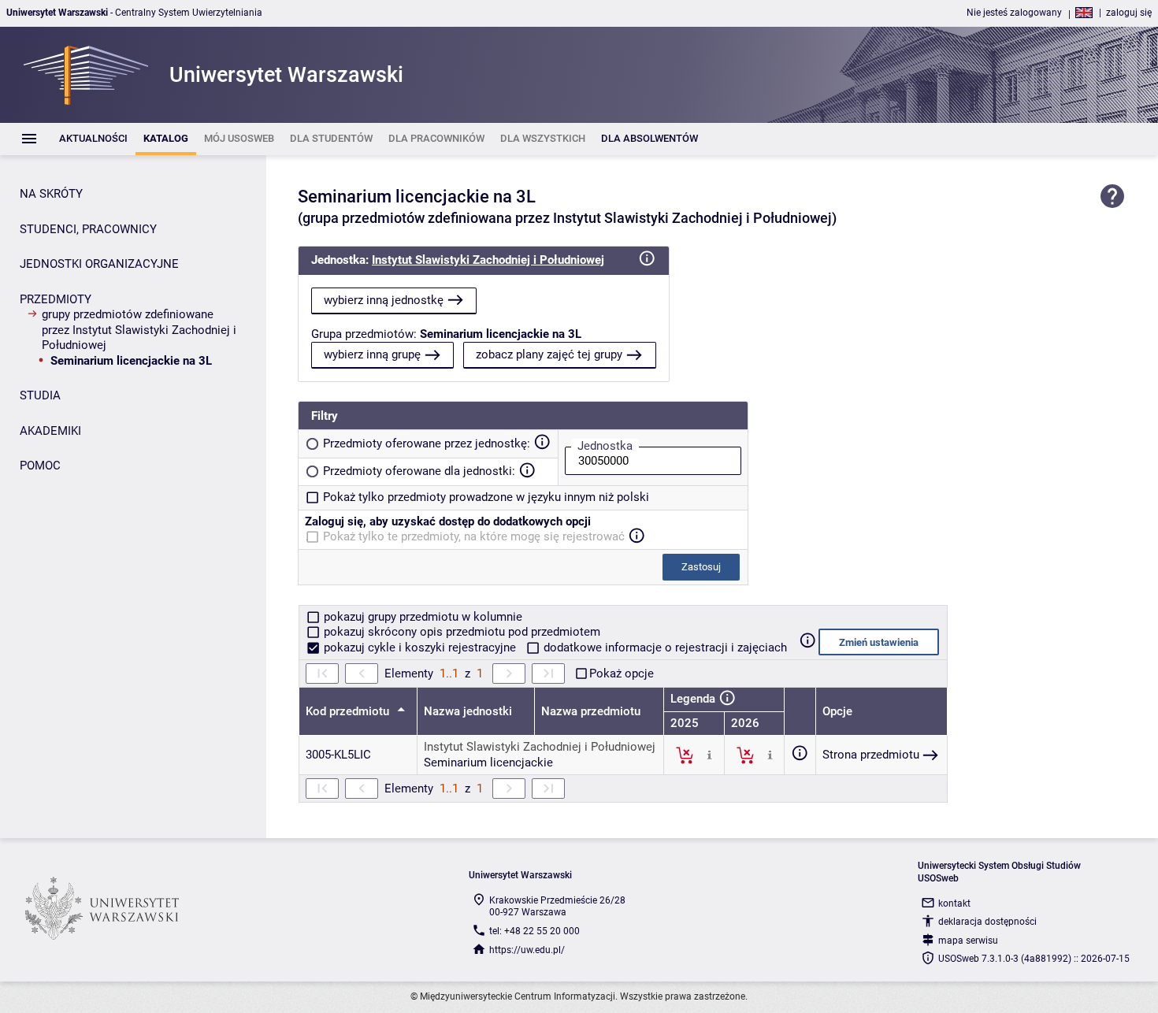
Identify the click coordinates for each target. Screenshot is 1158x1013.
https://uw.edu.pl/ (527, 949)
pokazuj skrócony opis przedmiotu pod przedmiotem (460, 632)
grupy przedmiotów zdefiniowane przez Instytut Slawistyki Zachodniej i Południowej (139, 329)
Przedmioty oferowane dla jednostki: (419, 471)
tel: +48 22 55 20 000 (534, 931)
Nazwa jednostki (468, 711)
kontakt (954, 903)
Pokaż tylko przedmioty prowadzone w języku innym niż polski (486, 497)
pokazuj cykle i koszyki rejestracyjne (420, 647)
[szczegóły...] (709, 755)
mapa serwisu (968, 940)
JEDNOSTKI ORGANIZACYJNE (99, 264)
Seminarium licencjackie (488, 762)
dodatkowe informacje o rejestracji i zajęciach (663, 647)
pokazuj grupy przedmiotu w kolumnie (421, 617)
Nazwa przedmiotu (590, 711)
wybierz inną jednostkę (384, 300)
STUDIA (40, 395)
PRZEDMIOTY (55, 299)
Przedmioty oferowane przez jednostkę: (426, 443)
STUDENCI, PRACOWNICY (88, 229)
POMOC (40, 465)
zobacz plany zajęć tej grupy (549, 354)
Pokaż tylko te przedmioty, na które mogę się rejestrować (474, 536)
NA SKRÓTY (51, 194)
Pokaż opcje (621, 673)
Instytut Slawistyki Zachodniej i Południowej (488, 260)
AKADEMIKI (50, 431)
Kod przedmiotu (349, 711)
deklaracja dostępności (987, 921)
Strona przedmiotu (870, 755)
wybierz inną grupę (372, 354)
